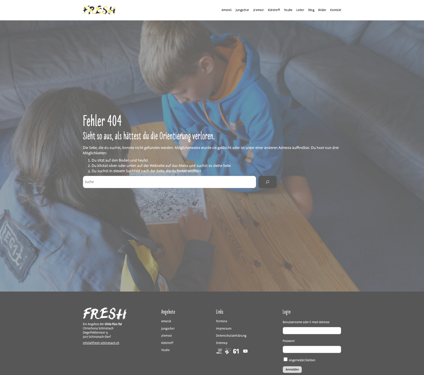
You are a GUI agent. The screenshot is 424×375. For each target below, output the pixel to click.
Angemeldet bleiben (301, 360)
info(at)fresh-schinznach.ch (101, 343)
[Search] (267, 182)
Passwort (289, 341)
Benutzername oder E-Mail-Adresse (306, 322)
